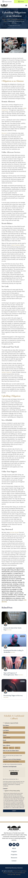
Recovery (4, 133)
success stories (14, 532)
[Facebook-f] (10, 844)
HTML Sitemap (16, 874)
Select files (14, 773)
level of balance (15, 245)
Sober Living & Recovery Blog (15, 19)
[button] (26, 5)
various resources (7, 372)
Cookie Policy (11, 872)
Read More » (9, 629)
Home (4, 19)
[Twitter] (14, 844)
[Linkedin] (17, 844)
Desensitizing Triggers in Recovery (13, 695)
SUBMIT (14, 811)
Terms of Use (17, 871)
